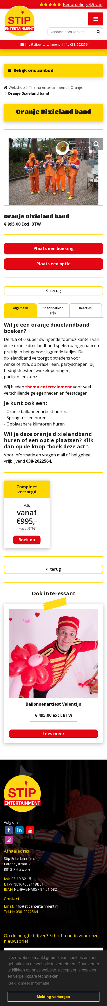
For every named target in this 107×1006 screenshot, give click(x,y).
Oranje (76, 87)
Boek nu (26, 540)
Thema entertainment (48, 87)
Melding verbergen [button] (53, 997)
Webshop (17, 87)
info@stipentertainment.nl (36, 906)
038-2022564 (79, 44)
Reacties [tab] (85, 308)
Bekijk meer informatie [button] (28, 983)
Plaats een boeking (54, 248)
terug (55, 290)
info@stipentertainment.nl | (45, 44)
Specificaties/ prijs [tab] (53, 310)
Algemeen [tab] (20, 308)
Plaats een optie (53, 264)
